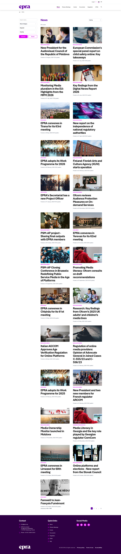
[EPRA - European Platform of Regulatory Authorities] (24, 7)
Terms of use (89, 547)
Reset (32, 36)
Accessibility (98, 547)
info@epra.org (24, 524)
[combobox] (28, 23)
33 (101, 508)
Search (23, 36)
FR (101, 2)
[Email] (88, 525)
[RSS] (85, 525)
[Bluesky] (81, 525)
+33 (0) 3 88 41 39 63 (30, 532)
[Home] (19, 12)
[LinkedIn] (78, 525)
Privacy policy (80, 547)
